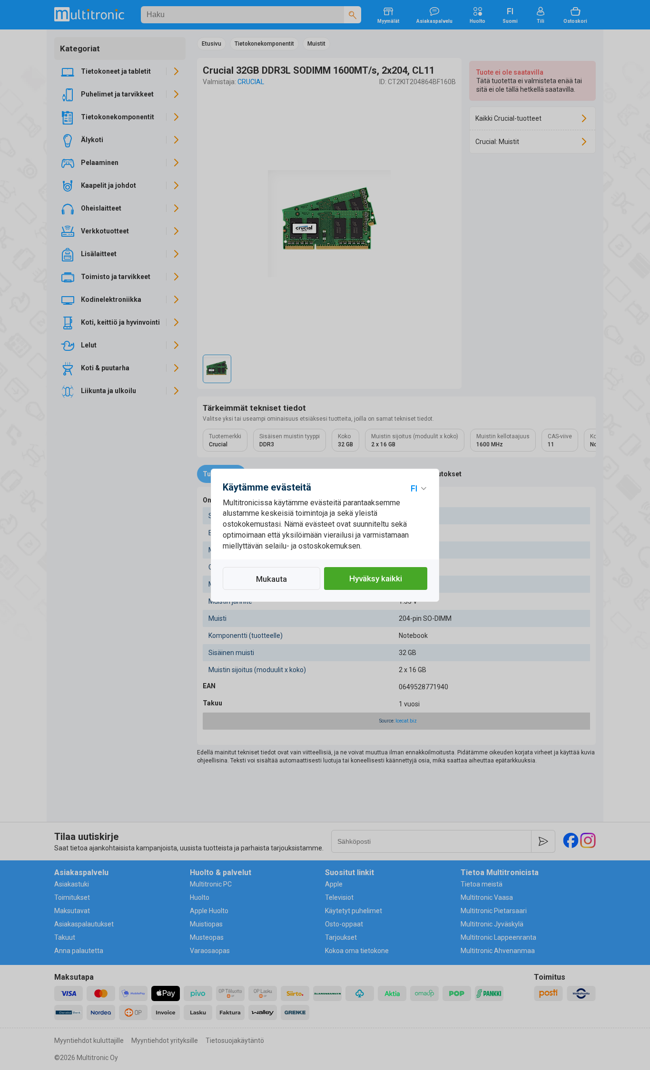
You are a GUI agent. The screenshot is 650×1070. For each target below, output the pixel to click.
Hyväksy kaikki (375, 578)
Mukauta (271, 579)
